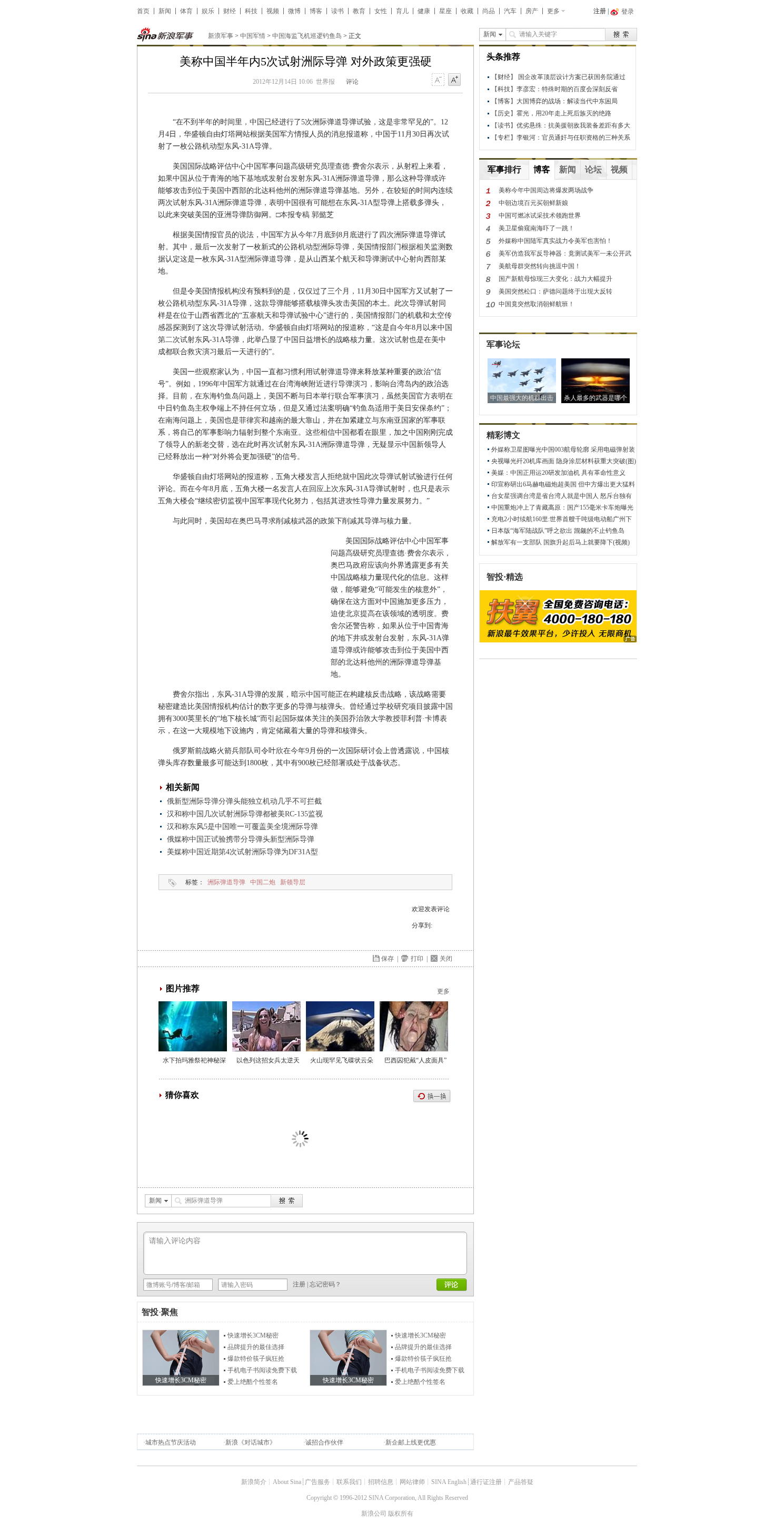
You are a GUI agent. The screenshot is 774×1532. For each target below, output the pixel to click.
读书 (337, 11)
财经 (229, 11)
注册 (599, 11)
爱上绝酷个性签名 (252, 1381)
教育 (359, 11)
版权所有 (400, 1513)
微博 (294, 11)
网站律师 (412, 1482)
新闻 (164, 11)
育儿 (402, 11)
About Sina (287, 1482)
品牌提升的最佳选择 (255, 1347)
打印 (417, 958)
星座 (445, 11)
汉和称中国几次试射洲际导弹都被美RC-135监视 (245, 814)
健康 (424, 11)
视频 (272, 11)
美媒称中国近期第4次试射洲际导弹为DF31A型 (242, 852)
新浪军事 (220, 36)
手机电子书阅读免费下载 (262, 1370)
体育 (186, 11)
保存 (387, 958)
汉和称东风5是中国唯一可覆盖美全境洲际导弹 (242, 827)
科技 (251, 11)
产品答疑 (520, 1482)
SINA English (449, 1482)
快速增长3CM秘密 (253, 1335)
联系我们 (349, 1482)
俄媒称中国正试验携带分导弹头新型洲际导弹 (240, 839)
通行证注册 (486, 1482)
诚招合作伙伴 (324, 1442)
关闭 (446, 958)
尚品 (488, 11)
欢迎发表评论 (431, 909)
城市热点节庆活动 (170, 1442)
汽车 (510, 11)
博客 (316, 11)
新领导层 (292, 882)
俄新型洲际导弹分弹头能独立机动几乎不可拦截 (244, 801)
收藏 (467, 11)
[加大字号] (454, 80)
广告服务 (317, 1482)
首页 (143, 11)
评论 (352, 81)
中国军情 (252, 36)
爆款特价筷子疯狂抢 (255, 1358)
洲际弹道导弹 (226, 882)
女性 (380, 11)
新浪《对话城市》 (250, 1442)
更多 (553, 11)
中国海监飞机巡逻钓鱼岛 (307, 36)
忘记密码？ (325, 1284)
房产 (531, 11)
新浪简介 (253, 1482)
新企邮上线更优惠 (410, 1442)
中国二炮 (262, 882)
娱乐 (208, 11)
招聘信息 (380, 1482)
